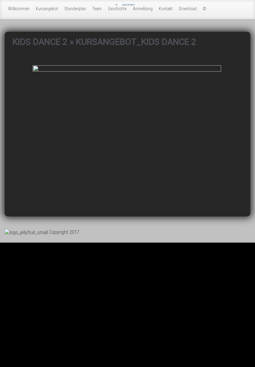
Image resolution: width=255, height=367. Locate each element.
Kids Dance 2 (39, 42)
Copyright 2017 (64, 232)
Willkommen (19, 8)
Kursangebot (47, 8)
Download (188, 8)
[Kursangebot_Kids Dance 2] (127, 128)
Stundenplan (75, 8)
